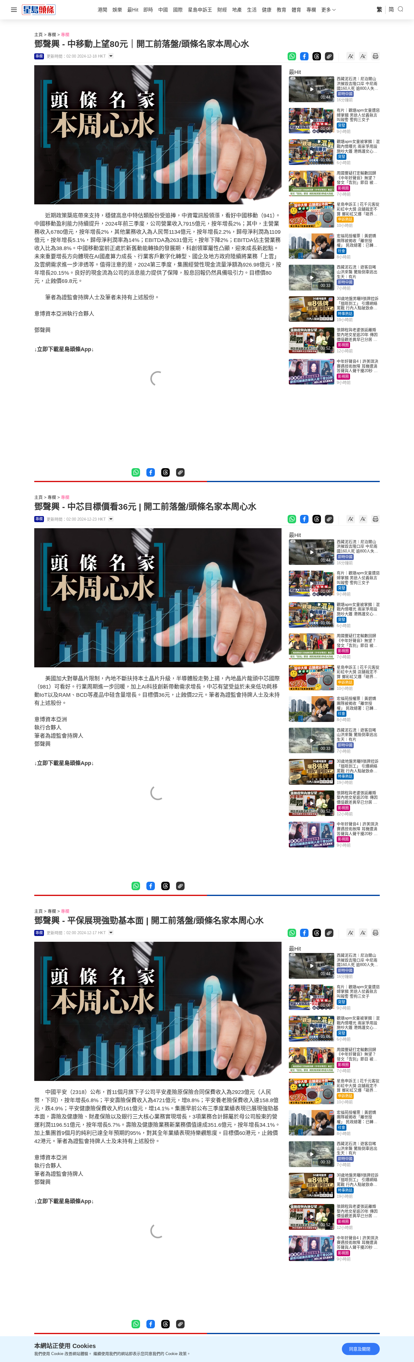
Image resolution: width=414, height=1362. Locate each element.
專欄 (52, 34)
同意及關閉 (359, 1349)
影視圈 (343, 188)
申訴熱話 (345, 219)
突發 (341, 125)
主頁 (38, 34)
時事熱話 (345, 314)
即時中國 (345, 94)
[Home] (38, 9)
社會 (341, 251)
